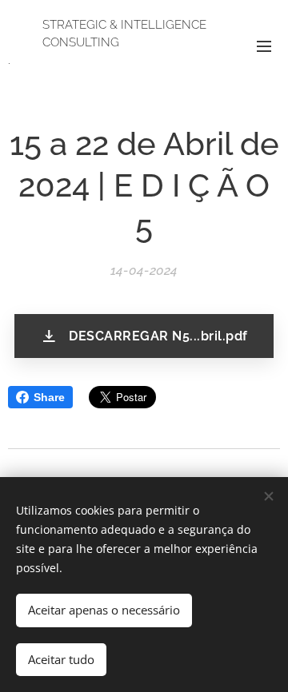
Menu (264, 46)
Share (49, 397)
